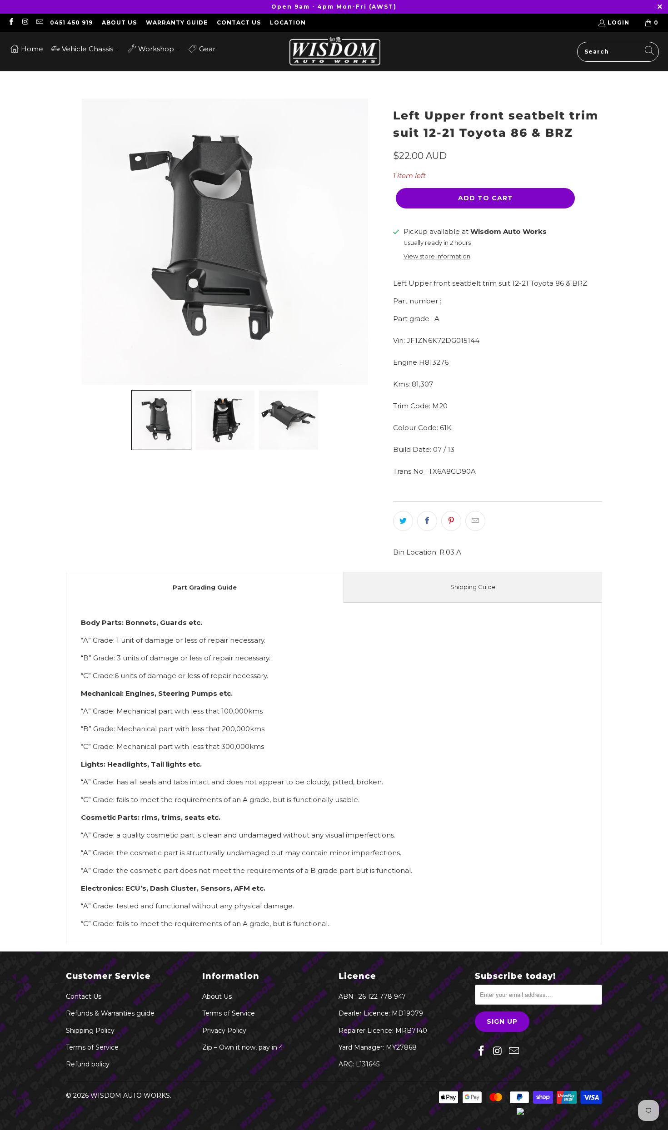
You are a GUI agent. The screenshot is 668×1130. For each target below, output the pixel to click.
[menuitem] (26, 48)
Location (288, 22)
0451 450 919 (71, 22)
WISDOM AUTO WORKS (130, 1095)
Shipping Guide (473, 586)
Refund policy (88, 1064)
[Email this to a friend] (475, 521)
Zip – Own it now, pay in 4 (242, 1047)
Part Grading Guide (205, 587)
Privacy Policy (224, 1030)
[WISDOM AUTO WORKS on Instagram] (25, 22)
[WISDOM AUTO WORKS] (334, 51)
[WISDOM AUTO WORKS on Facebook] (11, 22)
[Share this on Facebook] (427, 521)
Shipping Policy (90, 1030)
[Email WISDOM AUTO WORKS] (39, 22)
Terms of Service (92, 1047)
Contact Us (239, 22)
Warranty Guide (177, 22)
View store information (437, 256)
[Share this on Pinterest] (451, 521)
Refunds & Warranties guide (110, 1013)
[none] (161, 420)
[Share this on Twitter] (403, 521)
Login (618, 22)
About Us (119, 22)
